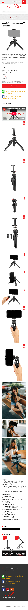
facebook (3, 589)
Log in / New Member (16, 2)
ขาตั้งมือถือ (4, 529)
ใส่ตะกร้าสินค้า (14, 86)
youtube (7, 589)
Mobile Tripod (16, 529)
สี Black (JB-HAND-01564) (10, 70)
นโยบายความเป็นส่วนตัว (21, 606)
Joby (8, 529)
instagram (12, 589)
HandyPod (12, 529)
